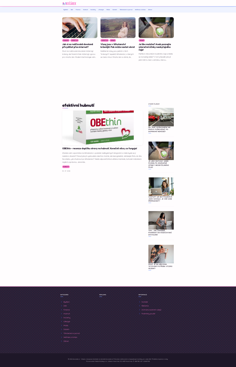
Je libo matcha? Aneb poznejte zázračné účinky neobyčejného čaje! (155, 47)
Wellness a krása (140, 9)
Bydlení (66, 9)
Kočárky (93, 9)
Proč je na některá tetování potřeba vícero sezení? (160, 266)
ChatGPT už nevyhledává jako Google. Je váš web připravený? (160, 199)
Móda (108, 9)
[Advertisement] (118, 76)
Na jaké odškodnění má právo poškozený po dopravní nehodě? (159, 129)
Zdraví (150, 9)
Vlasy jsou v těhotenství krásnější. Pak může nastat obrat (117, 45)
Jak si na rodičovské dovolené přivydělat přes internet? (77, 45)
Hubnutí (85, 9)
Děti (72, 9)
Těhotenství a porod (126, 9)
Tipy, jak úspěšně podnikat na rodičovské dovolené (160, 233)
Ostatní (114, 9)
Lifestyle (101, 9)
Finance (78, 9)
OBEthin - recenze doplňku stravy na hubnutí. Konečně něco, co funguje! (99, 148)
